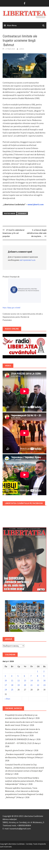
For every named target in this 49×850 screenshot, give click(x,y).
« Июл (7, 698)
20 (25, 685)
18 (12, 685)
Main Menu (12, 25)
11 (12, 680)
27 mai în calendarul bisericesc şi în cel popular (13, 233)
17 (6, 685)
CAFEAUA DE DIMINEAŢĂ (16, 739)
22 (38, 685)
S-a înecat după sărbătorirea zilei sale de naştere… (36, 233)
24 (6, 689)
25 (12, 689)
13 (25, 680)
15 (38, 680)
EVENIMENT (22, 213)
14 (31, 680)
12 (19, 680)
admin (21, 49)
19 (19, 685)
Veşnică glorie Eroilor (15, 750)
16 (44, 680)
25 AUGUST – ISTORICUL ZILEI (18, 743)
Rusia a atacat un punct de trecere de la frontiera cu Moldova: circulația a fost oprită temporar (22, 732)
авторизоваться (27, 260)
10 (6, 680)
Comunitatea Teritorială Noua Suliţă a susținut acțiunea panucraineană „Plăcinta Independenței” (24, 780)
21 (31, 685)
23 (44, 685)
